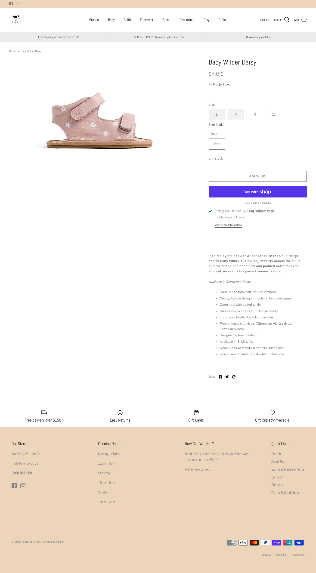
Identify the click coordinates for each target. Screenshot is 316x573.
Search (276, 453)
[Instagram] (17, 3)
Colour (213, 134)
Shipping (277, 484)
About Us (277, 461)
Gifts (222, 19)
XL (274, 114)
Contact (276, 477)
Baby (111, 19)
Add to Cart (258, 176)
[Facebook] (11, 3)
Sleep (166, 19)
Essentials (187, 19)
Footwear (146, 19)
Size (212, 104)
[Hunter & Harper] (15, 20)
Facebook (281, 555)
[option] (98, 124)
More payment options (258, 203)
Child (127, 19)
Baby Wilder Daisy (31, 51)
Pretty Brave (221, 84)
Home (12, 51)
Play (206, 19)
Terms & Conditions (285, 492)
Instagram (298, 555)
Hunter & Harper (31, 542)
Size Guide (216, 124)
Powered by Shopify (53, 542)
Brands (94, 19)
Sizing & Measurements (287, 469)
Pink (217, 144)
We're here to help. (198, 469)
